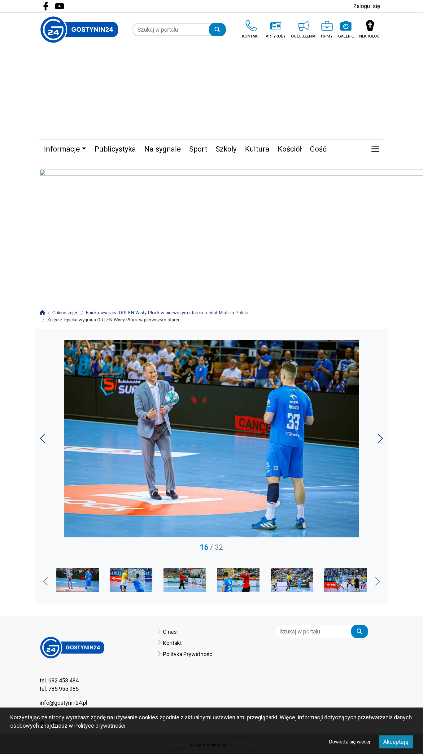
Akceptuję (395, 742)
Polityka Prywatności (188, 654)
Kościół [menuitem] (290, 149)
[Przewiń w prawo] (377, 582)
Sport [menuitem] (198, 149)
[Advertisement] (211, 93)
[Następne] (379, 440)
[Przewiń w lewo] (46, 582)
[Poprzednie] (43, 440)
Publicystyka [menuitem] (115, 149)
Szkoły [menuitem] (226, 149)
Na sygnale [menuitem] (162, 149)
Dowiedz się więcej (349, 742)
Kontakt (172, 643)
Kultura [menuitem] (257, 149)
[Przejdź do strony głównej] (79, 29)
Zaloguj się (366, 6)
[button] (375, 149)
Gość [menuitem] (318, 149)
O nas (170, 631)
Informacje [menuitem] (62, 149)
